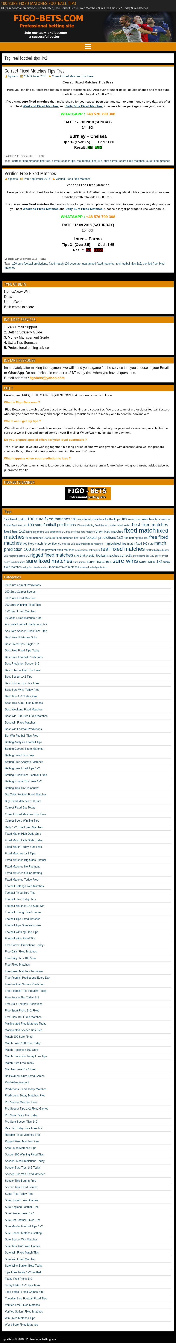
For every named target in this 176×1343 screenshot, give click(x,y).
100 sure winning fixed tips (90, 525)
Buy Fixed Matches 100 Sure (23, 801)
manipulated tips (115, 543)
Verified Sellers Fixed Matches (24, 1311)
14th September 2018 (36, 178)
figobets (13, 76)
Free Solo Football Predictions (23, 1003)
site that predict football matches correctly (103, 555)
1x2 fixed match (15, 519)
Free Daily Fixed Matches (21, 951)
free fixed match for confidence (42, 543)
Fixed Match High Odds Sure (23, 833)
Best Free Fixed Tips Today (22, 650)
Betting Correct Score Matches (24, 748)
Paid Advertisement (17, 1082)
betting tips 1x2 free (60, 531)
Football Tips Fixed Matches (22, 919)
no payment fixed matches (57, 549)
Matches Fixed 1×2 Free (20, 1069)
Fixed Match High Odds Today (24, 840)
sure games (79, 562)
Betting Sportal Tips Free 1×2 (23, 781)
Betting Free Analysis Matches (24, 761)
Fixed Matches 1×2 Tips (20, 853)
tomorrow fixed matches (64, 567)
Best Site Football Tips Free (22, 670)
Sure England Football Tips (22, 1206)
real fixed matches (123, 549)
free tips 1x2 (68, 543)
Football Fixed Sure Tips (20, 892)
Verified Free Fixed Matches (30, 173)
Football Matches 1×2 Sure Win (24, 905)
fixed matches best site (70, 537)
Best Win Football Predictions (23, 729)
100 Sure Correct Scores (20, 591)
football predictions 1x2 (104, 538)
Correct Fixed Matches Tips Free (35, 71)
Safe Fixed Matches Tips (20, 1147)
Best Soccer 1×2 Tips (18, 676)
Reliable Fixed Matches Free (23, 1134)
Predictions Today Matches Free (25, 1095)
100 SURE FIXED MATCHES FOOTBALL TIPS (38, 3)
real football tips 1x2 (89, 160)
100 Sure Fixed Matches (20, 598)
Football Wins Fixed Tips (20, 938)
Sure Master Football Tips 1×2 (24, 1226)
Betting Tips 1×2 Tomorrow (21, 788)
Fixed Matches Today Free (21, 879)
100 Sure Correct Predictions (23, 585)
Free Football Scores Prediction (24, 984)
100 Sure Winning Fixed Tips (23, 604)
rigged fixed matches (51, 555)
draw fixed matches (109, 531)
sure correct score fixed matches (124, 160)
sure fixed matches (158, 160)
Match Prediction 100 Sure (21, 1049)
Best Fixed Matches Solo (20, 637)
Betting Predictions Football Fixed (26, 775)
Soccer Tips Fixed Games (21, 1187)
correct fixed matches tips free (31, 160)
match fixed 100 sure (140, 543)
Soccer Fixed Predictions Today (25, 1161)
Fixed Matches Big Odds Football (26, 860)
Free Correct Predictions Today (24, 945)
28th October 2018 (34, 76)
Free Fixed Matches (17, 964)
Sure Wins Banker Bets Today (23, 1265)
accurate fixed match (118, 525)
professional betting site (87, 550)
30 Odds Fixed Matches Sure (23, 617)
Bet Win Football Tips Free (21, 735)
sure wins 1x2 (150, 561)
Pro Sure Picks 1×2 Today (21, 1115)
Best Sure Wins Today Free (22, 689)
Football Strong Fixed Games (23, 912)
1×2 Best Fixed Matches (20, 611)
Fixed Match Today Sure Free (23, 846)
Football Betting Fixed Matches (24, 886)
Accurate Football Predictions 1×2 (26, 624)
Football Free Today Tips (20, 899)
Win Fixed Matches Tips (20, 1318)
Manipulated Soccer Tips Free (23, 1030)
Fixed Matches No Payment (22, 866)
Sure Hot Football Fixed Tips (23, 1220)
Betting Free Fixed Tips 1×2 (22, 768)
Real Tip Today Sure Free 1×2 (23, 1128)
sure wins (125, 560)
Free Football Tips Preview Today (26, 990)
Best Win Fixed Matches (20, 722)
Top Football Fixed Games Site (24, 1291)
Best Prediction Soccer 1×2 (22, 663)
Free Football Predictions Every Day (27, 977)
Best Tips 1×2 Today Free (21, 696)
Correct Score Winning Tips (22, 820)
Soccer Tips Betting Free (20, 1180)
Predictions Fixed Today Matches (26, 1089)
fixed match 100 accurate (64, 263)
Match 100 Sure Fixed (18, 1036)
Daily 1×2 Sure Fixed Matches (24, 827)
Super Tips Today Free (19, 1193)
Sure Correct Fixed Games (21, 1200)
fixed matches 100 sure (40, 537)
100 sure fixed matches (48, 519)
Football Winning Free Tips (21, 932)
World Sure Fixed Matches (21, 1324)
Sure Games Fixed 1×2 (19, 1213)
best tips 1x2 (14, 531)
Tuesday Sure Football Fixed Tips (26, 1298)
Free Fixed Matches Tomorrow (24, 971)
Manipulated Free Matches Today (25, 1023)
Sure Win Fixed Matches (20, 1259)
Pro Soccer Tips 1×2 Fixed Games (26, 1108)
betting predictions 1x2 (37, 531)
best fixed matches (150, 524)
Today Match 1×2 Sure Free (22, 1285)
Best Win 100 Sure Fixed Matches (26, 716)
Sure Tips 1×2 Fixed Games (22, 1246)
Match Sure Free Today (19, 1062)
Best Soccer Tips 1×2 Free (22, 683)
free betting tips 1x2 (136, 537)
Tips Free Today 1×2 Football (23, 1272)
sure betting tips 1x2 (143, 555)
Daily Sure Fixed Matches (84, 106)
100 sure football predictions (29, 263)
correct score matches (83, 531)
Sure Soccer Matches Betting (23, 1233)
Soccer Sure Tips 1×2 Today (23, 1167)
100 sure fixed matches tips (140, 519)
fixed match (140, 530)
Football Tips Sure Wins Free (23, 925)
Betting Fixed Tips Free (19, 755)
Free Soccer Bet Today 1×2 (22, 997)
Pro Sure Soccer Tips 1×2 (21, 1121)
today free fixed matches (35, 567)
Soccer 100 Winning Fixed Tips (24, 1154)
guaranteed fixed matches (98, 263)
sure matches (99, 561)
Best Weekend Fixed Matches (23, 709)
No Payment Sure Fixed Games (25, 1076)
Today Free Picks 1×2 (18, 1278)
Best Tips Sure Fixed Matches (24, 702)
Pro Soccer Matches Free (21, 1102)
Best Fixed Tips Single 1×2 (22, 644)
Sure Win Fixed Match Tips (22, 1252)
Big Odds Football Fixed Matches (26, 794)
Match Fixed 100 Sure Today (23, 1043)
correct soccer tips (63, 160)
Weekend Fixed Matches (41, 106)
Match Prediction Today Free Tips (26, 1056)
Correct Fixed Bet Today (20, 807)
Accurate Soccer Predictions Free (26, 631)
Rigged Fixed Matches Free (22, 1141)
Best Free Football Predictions (24, 657)
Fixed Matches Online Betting (23, 873)
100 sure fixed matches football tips (96, 519)
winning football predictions (94, 567)
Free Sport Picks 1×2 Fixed (22, 1010)
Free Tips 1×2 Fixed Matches (23, 1017)
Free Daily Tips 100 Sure (20, 958)
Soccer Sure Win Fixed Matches (25, 1174)
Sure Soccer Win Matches (21, 1239)
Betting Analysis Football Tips (23, 742)
